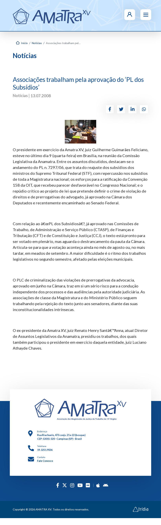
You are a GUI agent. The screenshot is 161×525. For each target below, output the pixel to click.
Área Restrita (138, 14)
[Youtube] (80, 485)
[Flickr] (88, 485)
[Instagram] (72, 485)
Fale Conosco (45, 460)
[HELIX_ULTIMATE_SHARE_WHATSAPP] (144, 109)
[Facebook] (109, 109)
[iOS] (98, 485)
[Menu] (145, 14)
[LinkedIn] (132, 109)
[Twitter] (121, 109)
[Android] (105, 485)
